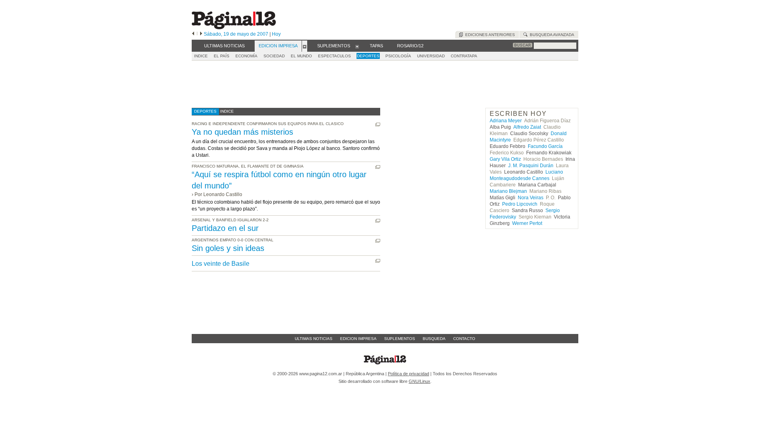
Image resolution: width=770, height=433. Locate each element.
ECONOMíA (246, 56)
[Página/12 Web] (234, 27)
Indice (201, 56)
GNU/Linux (419, 381)
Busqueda (434, 338)
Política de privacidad (408, 373)
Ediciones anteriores (489, 34)
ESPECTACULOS (334, 56)
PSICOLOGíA (398, 56)
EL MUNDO (301, 56)
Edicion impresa (358, 338)
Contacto (464, 338)
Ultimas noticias (313, 338)
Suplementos (399, 338)
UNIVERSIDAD (431, 56)
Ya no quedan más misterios (242, 131)
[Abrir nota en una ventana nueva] (377, 124)
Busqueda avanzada (550, 34)
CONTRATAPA (464, 56)
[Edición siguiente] (201, 34)
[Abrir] (304, 46)
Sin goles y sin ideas (228, 248)
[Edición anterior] (193, 34)
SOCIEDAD (274, 56)
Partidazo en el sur (225, 228)
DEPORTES (368, 56)
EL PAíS (221, 56)
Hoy (276, 34)
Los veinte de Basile (220, 263)
